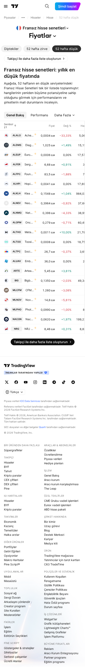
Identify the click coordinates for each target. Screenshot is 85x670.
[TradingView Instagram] (35, 382)
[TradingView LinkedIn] (44, 382)
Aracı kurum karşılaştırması (61, 484)
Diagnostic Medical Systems (29, 145)
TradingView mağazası (58, 555)
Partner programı (55, 657)
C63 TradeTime (54, 564)
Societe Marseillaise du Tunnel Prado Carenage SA (29, 251)
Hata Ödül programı (57, 602)
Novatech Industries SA (30, 299)
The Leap (50, 488)
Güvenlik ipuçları (54, 598)
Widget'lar (50, 619)
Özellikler (50, 450)
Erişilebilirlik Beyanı (56, 594)
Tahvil (7, 471)
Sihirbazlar (11, 652)
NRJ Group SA (29, 328)
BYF (6, 466)
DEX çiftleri (11, 484)
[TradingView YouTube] (25, 382)
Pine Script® (12, 564)
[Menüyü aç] (6, 6)
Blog (47, 530)
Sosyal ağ (10, 593)
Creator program (15, 606)
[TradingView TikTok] (63, 382)
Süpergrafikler (13, 450)
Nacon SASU (30, 319)
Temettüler (11, 530)
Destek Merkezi (54, 534)
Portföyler (10, 547)
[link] (36, 58)
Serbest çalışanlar (15, 656)
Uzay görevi (52, 526)
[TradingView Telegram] (54, 382)
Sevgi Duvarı (12, 597)
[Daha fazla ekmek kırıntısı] (23, 17)
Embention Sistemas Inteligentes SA (29, 261)
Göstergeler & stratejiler (19, 648)
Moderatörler (12, 615)
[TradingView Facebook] (16, 382)
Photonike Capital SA (29, 309)
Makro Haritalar (14, 560)
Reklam (49, 648)
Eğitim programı (54, 661)
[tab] (11, 48)
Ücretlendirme (53, 454)
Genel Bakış (51, 475)
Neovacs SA (29, 203)
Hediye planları (53, 463)
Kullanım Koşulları (55, 576)
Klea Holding (29, 193)
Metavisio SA (29, 232)
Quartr (42, 427)
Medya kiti (51, 543)
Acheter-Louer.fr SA (29, 135)
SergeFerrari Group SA (29, 164)
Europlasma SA (29, 154)
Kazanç (9, 526)
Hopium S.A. (29, 183)
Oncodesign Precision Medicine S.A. (29, 222)
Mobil (7, 576)
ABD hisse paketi (55, 509)
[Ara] (47, 6)
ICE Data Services (30, 401)
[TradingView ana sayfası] (14, 6)
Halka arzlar (11, 534)
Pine (6, 488)
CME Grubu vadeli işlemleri (61, 500)
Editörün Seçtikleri (15, 635)
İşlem (7, 627)
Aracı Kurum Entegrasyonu (61, 653)
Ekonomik (10, 521)
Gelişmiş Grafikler (55, 632)
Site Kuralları (12, 610)
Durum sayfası (53, 607)
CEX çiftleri (11, 479)
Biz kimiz (50, 521)
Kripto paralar (13, 475)
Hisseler (9, 462)
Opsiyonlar (11, 555)
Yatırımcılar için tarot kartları (62, 560)
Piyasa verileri (53, 459)
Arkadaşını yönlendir (17, 601)
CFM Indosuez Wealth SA (30, 290)
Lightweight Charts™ (57, 628)
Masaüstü (10, 581)
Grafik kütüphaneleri (57, 623)
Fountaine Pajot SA (29, 174)
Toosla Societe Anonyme (29, 241)
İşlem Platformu (54, 636)
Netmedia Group (30, 212)
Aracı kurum (52, 479)
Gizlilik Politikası (54, 585)
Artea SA (29, 270)
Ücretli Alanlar (13, 661)
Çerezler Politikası (55, 589)
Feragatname (52, 581)
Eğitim (8, 631)
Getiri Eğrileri (12, 551)
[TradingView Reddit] (73, 382)
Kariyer (48, 539)
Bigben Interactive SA (29, 280)
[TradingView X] (6, 382)
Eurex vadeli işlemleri (57, 505)
